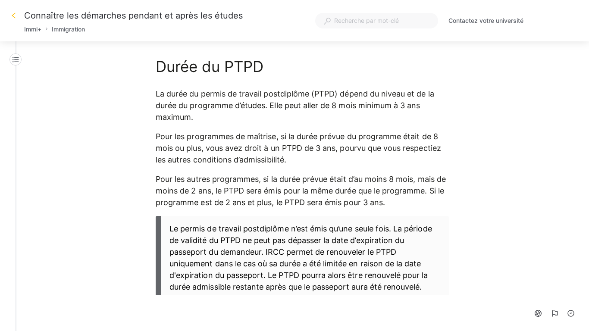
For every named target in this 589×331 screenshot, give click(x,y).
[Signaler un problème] (554, 313)
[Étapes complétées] (571, 313)
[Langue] (538, 313)
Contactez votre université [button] (485, 20)
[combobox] (376, 20)
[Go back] (14, 15)
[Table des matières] (15, 59)
